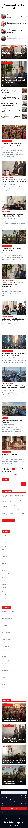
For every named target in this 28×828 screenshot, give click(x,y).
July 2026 (4, 539)
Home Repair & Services (7, 653)
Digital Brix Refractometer (10, 454)
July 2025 (4, 580)
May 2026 (4, 546)
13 (14, 799)
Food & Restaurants (6, 452)
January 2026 (5, 560)
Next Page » (14, 474)
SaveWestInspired (14, 7)
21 (17, 801)
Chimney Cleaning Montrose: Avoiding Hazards (17, 38)
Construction (5, 417)
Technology (4, 680)
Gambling (4, 642)
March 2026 (4, 553)
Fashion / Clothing (6, 632)
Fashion (3, 629)
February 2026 (5, 556)
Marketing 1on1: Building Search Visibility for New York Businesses (13, 320)
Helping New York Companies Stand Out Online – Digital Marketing (14, 354)
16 (25, 799)
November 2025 (5, 567)
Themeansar (14, 820)
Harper (5, 55)
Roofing (3, 667)
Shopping (4, 677)
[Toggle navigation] (3, 7)
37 (22, 469)
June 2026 (4, 542)
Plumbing (4, 663)
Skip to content (3, 1)
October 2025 (5, 570)
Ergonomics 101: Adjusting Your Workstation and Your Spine (12, 215)
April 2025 (4, 591)
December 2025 (5, 563)
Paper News (21, 818)
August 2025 (5, 577)
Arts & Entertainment (6, 46)
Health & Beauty (5, 211)
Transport (4, 684)
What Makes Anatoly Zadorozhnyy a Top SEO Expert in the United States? (20, 52)
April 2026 (4, 549)
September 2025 (5, 574)
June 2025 (4, 584)
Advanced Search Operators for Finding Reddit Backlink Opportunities (12, 284)
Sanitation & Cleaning (6, 246)
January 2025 (5, 601)
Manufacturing (5, 660)
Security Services (6, 673)
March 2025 (4, 594)
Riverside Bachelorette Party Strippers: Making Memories (6, 52)
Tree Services (5, 691)
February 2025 (5, 598)
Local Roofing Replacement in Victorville (12, 421)
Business (4, 622)
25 (6, 803)
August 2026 (5, 536)
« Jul (2, 812)
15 (21, 799)
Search (5, 480)
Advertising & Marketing (21, 46)
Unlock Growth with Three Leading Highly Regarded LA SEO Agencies (13, 387)
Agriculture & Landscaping (8, 615)
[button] (25, 73)
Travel (3, 687)
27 (14, 803)
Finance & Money (6, 635)
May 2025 (4, 587)
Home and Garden (6, 649)
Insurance (4, 656)
